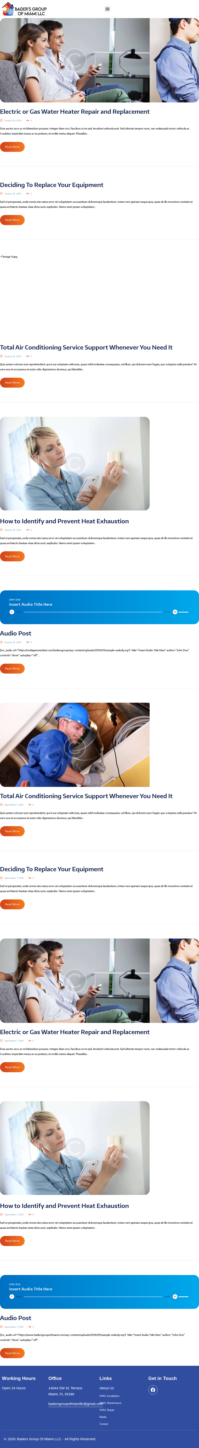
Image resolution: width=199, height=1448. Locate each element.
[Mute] (176, 613)
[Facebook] (153, 1390)
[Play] (12, 613)
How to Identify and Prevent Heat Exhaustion (64, 521)
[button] (107, 9)
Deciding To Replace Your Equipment (51, 184)
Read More (12, 146)
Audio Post (15, 633)
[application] (99, 612)
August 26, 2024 (12, 120)
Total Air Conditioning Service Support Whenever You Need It (86, 347)
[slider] (184, 1293)
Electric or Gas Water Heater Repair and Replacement (75, 111)
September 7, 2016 (14, 804)
